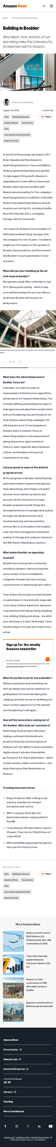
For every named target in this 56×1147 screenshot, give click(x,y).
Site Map (8, 1101)
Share (48, 116)
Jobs (6, 116)
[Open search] (44, 6)
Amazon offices (11, 122)
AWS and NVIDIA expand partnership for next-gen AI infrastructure (29, 845)
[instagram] (17, 1126)
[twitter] (28, 1126)
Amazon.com (10, 1059)
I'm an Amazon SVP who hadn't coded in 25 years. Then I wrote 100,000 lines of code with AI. (29, 832)
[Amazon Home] (15, 5)
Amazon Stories (11, 140)
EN (9, 1082)
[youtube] (50, 1126)
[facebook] (5, 1126)
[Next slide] (20, 362)
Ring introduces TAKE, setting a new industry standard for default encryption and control (27, 802)
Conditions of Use (23, 1137)
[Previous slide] (5, 362)
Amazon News (11, 1039)
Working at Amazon (20, 116)
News (5, 18)
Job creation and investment (24, 18)
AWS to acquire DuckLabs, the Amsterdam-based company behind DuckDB (27, 817)
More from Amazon (14, 1111)
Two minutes (27, 122)
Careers (8, 1091)
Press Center (11, 1049)
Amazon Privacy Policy (15, 666)
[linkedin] (39, 1126)
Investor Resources (14, 1068)
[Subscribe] (47, 659)
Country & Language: (13, 1078)
